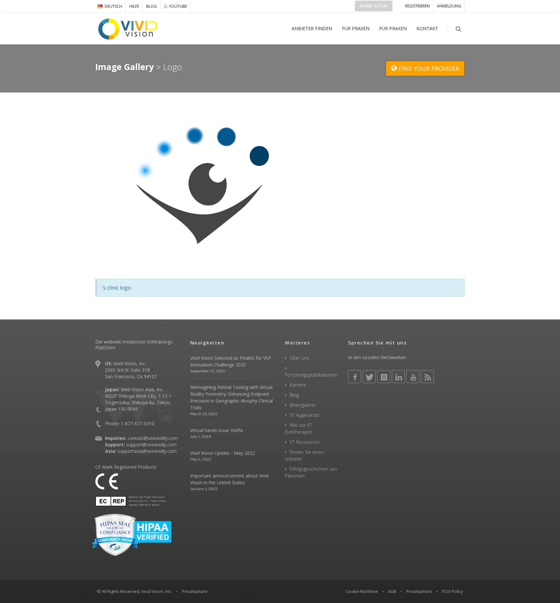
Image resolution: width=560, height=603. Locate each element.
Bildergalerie (302, 405)
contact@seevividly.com (153, 438)
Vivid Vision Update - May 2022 (222, 453)
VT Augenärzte (304, 415)
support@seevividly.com (151, 444)
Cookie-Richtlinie (361, 591)
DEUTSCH (113, 6)
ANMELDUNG (449, 6)
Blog (151, 6)
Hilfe (134, 6)
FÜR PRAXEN (355, 28)
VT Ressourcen (305, 442)
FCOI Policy (452, 591)
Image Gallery (124, 67)
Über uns (299, 358)
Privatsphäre (419, 591)
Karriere (298, 385)
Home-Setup (374, 6)
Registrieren (417, 6)
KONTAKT (427, 28)
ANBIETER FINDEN (312, 28)
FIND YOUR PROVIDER (428, 68)
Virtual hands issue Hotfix (216, 430)
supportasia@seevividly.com (147, 451)
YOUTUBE (178, 6)
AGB (392, 591)
